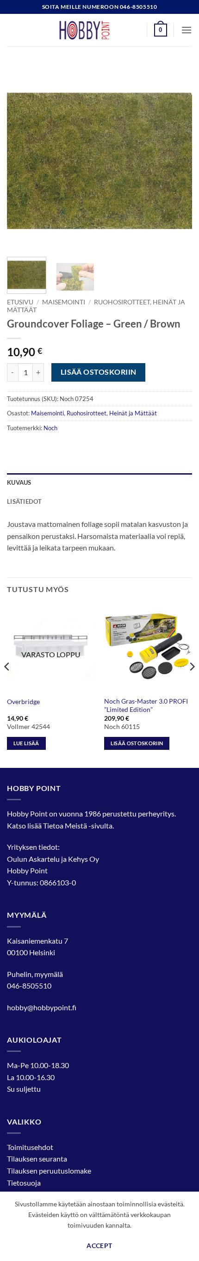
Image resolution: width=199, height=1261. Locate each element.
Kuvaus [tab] (19, 482)
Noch (50, 428)
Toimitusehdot (30, 1147)
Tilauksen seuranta (37, 1158)
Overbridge (23, 701)
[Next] (176, 157)
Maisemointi (63, 302)
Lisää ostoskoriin (99, 372)
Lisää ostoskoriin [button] (137, 743)
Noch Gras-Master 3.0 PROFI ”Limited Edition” (146, 705)
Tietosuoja (24, 1182)
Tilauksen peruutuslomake (49, 1170)
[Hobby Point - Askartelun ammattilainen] (93, 30)
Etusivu (20, 302)
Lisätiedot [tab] (24, 501)
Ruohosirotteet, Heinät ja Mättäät (112, 413)
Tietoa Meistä (65, 825)
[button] (160, 30)
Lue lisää (26, 743)
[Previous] (22, 157)
